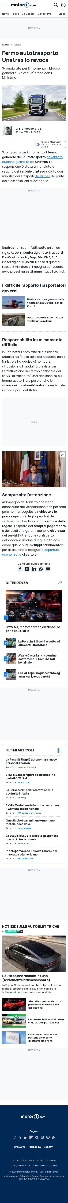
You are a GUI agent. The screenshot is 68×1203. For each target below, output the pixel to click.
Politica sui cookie (46, 1160)
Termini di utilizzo (49, 1165)
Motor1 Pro (44, 13)
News (5, 13)
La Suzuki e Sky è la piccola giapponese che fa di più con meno (32, 837)
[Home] (23, 5)
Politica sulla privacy (24, 1160)
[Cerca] (56, 5)
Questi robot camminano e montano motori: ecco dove (30, 822)
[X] (20, 1137)
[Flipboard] (31, 1137)
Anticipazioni (25, 858)
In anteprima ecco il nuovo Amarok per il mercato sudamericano (32, 852)
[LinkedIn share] (34, 569)
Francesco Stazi (30, 128)
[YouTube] (48, 1137)
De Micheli (42, 176)
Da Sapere (28, 13)
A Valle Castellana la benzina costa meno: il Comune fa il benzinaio (34, 807)
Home (5, 44)
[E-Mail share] (48, 569)
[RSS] (53, 1137)
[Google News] (37, 1137)
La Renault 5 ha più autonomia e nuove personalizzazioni (31, 761)
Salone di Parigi (27, 767)
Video (62, 13)
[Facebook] (14, 1137)
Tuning (22, 797)
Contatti (49, 1147)
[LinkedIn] (25, 1137)
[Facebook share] (20, 569)
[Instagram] (42, 1137)
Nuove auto (24, 843)
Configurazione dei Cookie (24, 1165)
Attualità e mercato (29, 813)
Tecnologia (24, 828)
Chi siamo (20, 1147)
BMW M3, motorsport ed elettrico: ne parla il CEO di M (30, 776)
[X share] (27, 569)
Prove (15, 13)
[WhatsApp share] (41, 569)
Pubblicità (34, 1147)
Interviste (23, 782)
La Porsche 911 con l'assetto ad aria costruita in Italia (29, 791)
